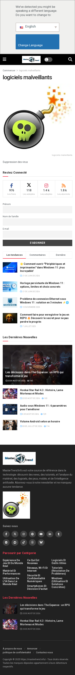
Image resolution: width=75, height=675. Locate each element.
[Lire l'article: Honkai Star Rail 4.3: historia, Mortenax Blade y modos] (10, 393)
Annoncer (32, 648)
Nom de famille (11, 216)
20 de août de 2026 (16, 381)
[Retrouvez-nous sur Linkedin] (49, 534)
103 (45, 398)
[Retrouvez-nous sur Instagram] (23, 534)
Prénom (7, 204)
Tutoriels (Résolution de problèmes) (60, 570)
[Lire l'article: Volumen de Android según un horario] (10, 425)
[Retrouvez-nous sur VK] (6, 542)
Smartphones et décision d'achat (37, 587)
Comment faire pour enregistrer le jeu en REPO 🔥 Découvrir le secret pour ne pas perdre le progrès (44, 318)
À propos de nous (12, 648)
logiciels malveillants (29, 70)
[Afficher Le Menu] (4, 59)
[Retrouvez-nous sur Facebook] (6, 534)
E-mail (6, 228)
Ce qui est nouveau (33, 562)
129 (44, 414)
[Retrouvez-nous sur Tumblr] (58, 534)
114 (48, 426)
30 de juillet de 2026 (32, 426)
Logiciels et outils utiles (59, 562)
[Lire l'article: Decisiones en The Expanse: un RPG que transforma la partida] (10, 608)
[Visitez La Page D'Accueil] (31, 59)
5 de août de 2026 (30, 414)
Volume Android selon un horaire (40, 421)
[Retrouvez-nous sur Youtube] (41, 534)
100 (31, 381)
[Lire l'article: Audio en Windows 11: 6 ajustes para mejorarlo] (10, 409)
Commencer (9, 70)
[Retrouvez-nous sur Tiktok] (23, 542)
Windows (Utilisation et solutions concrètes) (60, 582)
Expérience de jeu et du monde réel (13, 563)
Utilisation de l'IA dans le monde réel (11, 581)
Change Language (37, 45)
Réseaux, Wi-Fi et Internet (37, 569)
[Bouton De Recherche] (70, 59)
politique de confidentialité (17, 652)
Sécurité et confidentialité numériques (36, 578)
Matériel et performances (11, 572)
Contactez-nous (44, 652)
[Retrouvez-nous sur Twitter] (14, 534)
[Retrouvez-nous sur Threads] (32, 542)
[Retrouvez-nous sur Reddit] (14, 542)
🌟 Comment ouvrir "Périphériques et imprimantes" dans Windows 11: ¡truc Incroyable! (42, 267)
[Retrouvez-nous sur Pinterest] (32, 534)
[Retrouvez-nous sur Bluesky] (41, 542)
